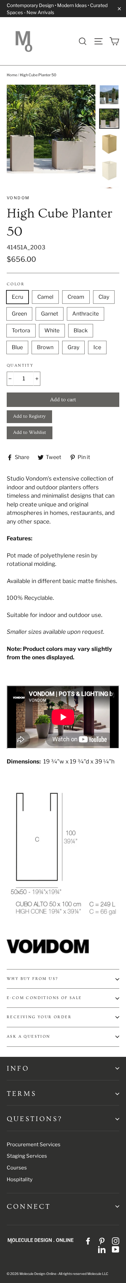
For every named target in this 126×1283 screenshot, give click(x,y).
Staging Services (27, 1156)
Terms (21, 1094)
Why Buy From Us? (32, 979)
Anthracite (85, 314)
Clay (103, 297)
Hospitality (20, 1179)
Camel (45, 297)
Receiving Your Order (39, 1017)
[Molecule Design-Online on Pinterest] (102, 1240)
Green (19, 314)
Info (18, 1068)
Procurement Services (33, 1145)
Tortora (21, 330)
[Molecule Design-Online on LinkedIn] (102, 1249)
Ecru (17, 297)
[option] (51, 129)
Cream (76, 297)
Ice (97, 347)
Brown (45, 347)
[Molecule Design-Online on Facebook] (88, 1240)
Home (12, 75)
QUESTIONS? (34, 1119)
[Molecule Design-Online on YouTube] (115, 1249)
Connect (29, 1206)
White (51, 330)
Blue (17, 347)
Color (16, 284)
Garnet (49, 314)
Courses (17, 1168)
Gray (73, 347)
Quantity (20, 365)
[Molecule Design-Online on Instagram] (115, 1240)
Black (81, 330)
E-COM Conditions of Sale (44, 998)
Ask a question (28, 1036)
